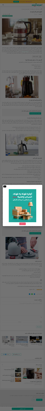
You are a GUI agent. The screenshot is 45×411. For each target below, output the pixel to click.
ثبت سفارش (22, 224)
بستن (5, 186)
